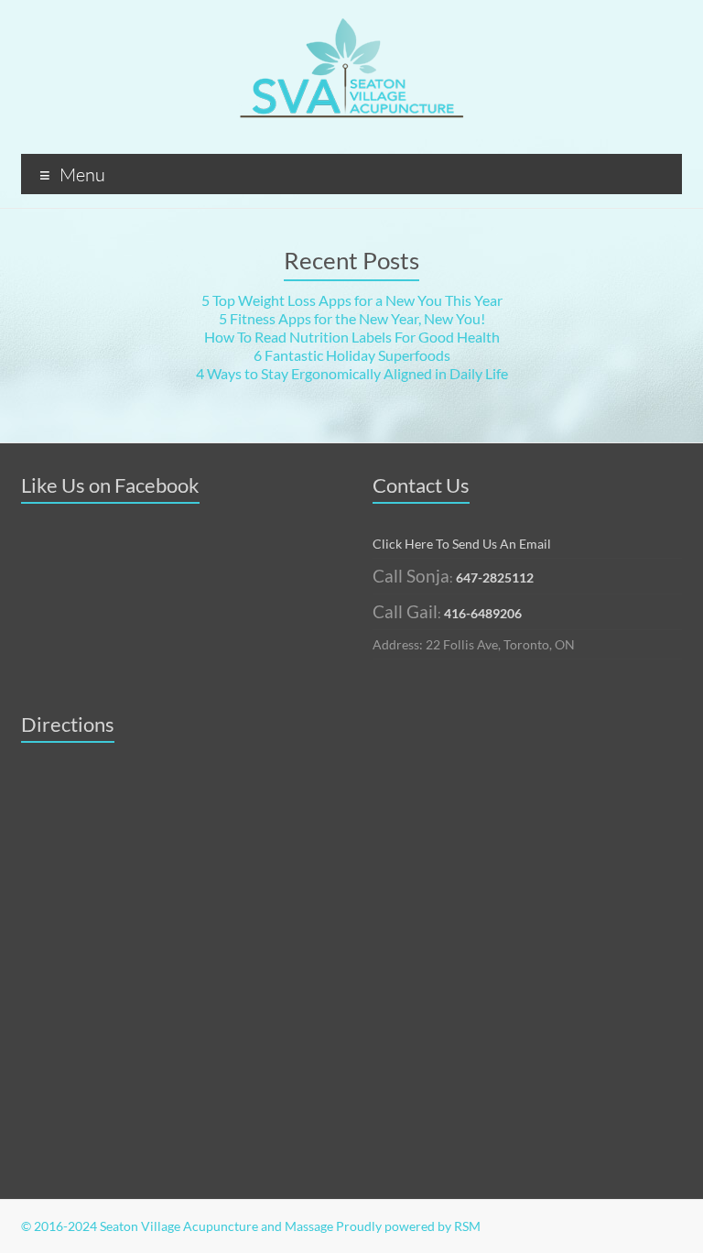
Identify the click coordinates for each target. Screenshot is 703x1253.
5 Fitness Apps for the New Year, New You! (352, 318)
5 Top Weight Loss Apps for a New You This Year (352, 300)
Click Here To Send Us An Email (462, 543)
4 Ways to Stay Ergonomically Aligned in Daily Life (352, 373)
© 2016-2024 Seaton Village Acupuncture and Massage (177, 1226)
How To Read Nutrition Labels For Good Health (352, 336)
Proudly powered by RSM (408, 1226)
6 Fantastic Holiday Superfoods (352, 355)
